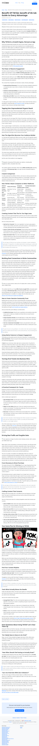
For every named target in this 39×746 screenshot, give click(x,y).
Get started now (19, 710)
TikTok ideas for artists (4, 739)
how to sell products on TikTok (10, 482)
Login (35, 1)
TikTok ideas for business (5, 731)
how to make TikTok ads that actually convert (23, 618)
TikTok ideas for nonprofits (5, 729)
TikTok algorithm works (18, 66)
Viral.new (4, 253)
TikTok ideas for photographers (5, 728)
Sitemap (14, 717)
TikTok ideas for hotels (4, 734)
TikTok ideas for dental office (5, 735)
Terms (22, 717)
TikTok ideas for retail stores (5, 742)
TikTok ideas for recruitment (5, 741)
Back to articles (5, 699)
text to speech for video (19, 103)
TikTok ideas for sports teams (5, 733)
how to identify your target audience (19, 307)
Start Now (35, 3)
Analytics (18, 717)
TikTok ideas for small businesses (6, 740)
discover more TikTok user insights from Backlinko (12, 295)
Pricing (22, 2)
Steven (10, 721)
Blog (19, 2)
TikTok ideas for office (4, 736)
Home (16, 2)
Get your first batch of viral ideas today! (10, 692)
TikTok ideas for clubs (4, 743)
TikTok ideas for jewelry (5, 730)
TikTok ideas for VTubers (5, 732)
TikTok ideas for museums (5, 744)
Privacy (25, 717)
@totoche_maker (28, 720)
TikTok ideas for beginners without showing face (8, 738)
